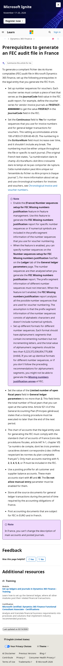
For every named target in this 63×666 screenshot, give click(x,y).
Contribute (7, 657)
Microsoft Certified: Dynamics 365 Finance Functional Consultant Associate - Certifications (29, 608)
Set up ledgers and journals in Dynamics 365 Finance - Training (29, 590)
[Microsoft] (31, 32)
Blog (42, 653)
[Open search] (50, 32)
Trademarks (24, 661)
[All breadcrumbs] (4, 38)
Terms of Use (8, 661)
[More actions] (58, 38)
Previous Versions (27, 653)
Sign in (57, 32)
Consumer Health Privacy (41, 657)
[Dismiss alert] (58, 4)
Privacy (19, 657)
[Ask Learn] (53, 38)
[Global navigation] (3, 32)
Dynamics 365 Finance (21, 38)
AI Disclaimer (8, 653)
